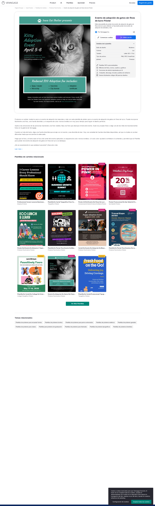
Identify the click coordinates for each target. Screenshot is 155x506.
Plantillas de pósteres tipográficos (100, 326)
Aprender (81, 3)
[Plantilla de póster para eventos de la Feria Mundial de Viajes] (123, 228)
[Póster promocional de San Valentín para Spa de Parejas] (123, 182)
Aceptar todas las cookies (141, 502)
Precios (92, 3)
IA (61, 3)
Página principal (19, 8)
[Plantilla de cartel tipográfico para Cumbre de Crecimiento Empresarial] (62, 182)
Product (53, 3)
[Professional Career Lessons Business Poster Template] (31, 182)
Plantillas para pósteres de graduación (50, 326)
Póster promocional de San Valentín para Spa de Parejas (123, 202)
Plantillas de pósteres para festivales (76, 326)
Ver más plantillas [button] (77, 304)
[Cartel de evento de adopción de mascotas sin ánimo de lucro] (92, 228)
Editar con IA (127, 37)
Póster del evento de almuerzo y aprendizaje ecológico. (31, 248)
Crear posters (29, 8)
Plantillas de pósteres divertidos (122, 326)
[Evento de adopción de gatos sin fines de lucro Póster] (62, 274)
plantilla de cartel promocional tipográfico (92, 294)
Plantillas (69, 3)
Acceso (132, 3)
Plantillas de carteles (41, 8)
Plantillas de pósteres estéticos (105, 322)
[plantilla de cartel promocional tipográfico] (92, 274)
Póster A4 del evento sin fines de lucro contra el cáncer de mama (92, 202)
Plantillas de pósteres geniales (127, 322)
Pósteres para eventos (55, 8)
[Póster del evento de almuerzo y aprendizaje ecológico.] (31, 228)
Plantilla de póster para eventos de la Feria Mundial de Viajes (123, 248)
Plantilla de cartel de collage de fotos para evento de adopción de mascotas (31, 294)
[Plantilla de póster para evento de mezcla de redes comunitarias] (62, 228)
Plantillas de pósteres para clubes (26, 326)
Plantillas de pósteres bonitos (53, 322)
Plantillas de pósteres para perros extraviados (79, 322)
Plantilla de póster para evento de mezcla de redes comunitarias (62, 248)
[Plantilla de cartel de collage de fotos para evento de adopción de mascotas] (31, 274)
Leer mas (18, 149)
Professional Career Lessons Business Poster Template (31, 202)
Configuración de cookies (121, 502)
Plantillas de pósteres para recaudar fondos (29, 322)
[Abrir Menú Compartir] (134, 32)
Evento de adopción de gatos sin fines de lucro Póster (62, 294)
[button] (105, 37)
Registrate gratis (145, 3)
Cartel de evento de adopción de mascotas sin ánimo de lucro (92, 248)
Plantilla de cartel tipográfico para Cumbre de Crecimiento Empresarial (62, 202)
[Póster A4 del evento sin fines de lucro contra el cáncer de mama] (92, 182)
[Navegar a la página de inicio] (10, 2)
